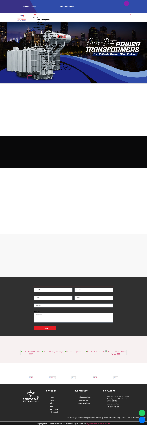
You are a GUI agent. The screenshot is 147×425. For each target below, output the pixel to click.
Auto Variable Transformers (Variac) (55, 69)
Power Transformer (48, 52)
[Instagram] (126, 3)
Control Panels (46, 62)
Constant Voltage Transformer (53, 39)
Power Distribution (44, 54)
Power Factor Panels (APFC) (52, 64)
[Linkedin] (126, 9)
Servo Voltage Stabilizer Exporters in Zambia (73, 418)
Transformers (42, 42)
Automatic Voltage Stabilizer (52, 37)
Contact (36, 74)
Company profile (43, 20)
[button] (2, 53)
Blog (35, 72)
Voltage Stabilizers (44, 29)
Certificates (41, 25)
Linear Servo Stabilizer (49, 34)
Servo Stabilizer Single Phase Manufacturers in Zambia (114, 418)
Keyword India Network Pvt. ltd (98, 424)
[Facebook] (120, 3)
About (35, 17)
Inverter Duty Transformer (51, 49)
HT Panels (44, 57)
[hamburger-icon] (128, 14)
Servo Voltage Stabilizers (50, 32)
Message (37, 311)
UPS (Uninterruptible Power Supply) (55, 67)
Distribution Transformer (50, 44)
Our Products (38, 27)
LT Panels (44, 59)
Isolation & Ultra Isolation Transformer (56, 47)
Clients (39, 22)
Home (35, 15)
